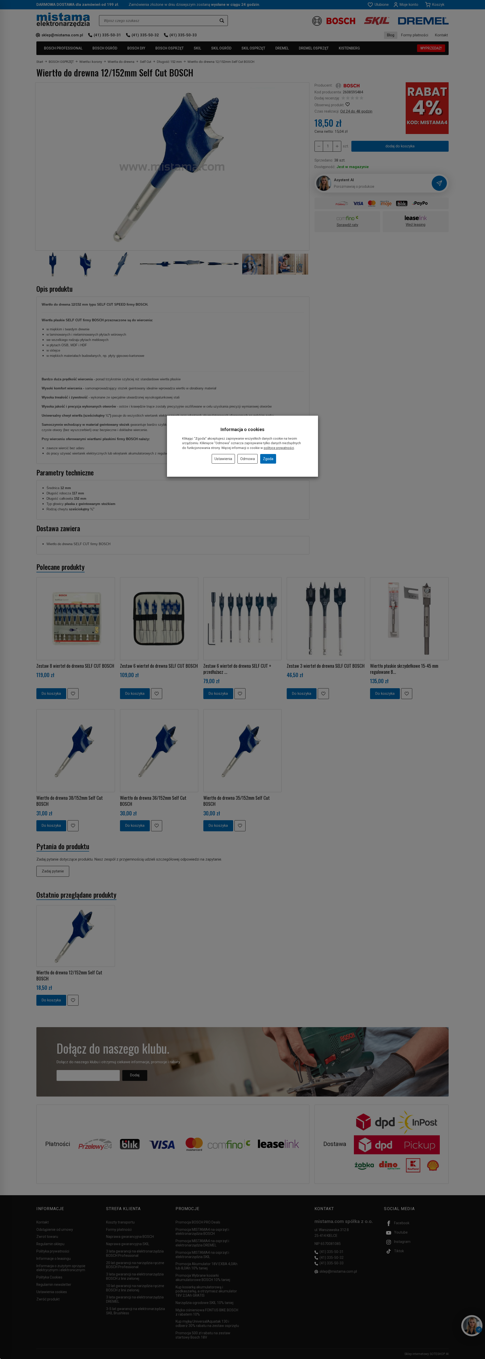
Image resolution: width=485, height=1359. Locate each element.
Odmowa (247, 459)
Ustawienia (223, 459)
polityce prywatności (279, 448)
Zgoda (268, 459)
